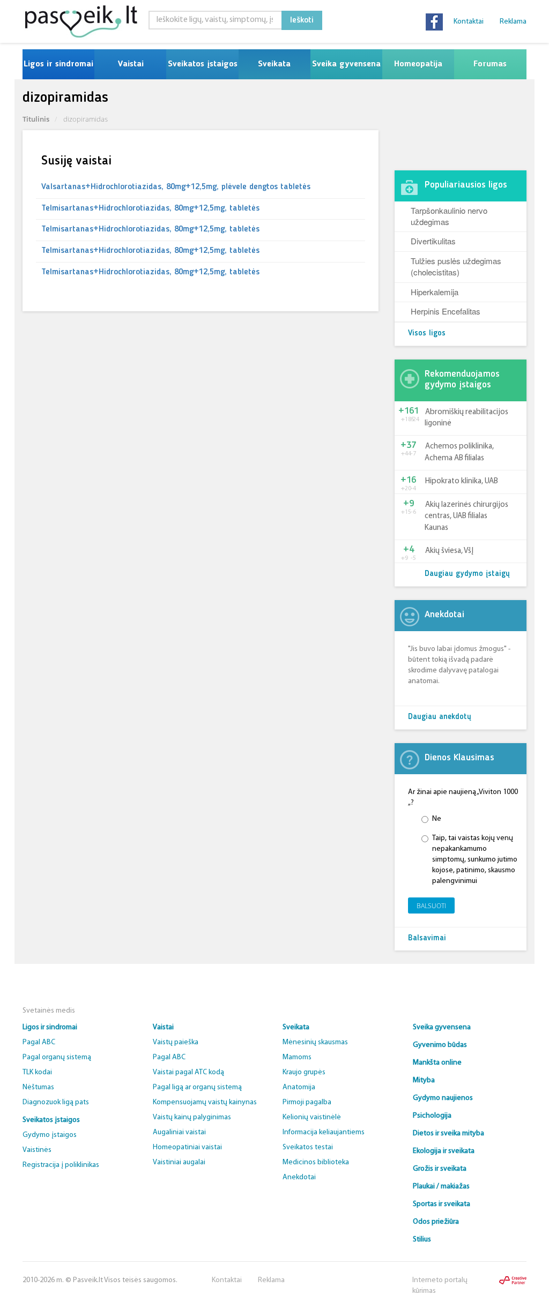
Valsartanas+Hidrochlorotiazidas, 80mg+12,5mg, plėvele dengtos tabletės (175, 187)
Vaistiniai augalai (179, 1162)
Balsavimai (427, 938)
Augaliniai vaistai (179, 1132)
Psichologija (432, 1116)
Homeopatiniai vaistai (187, 1147)
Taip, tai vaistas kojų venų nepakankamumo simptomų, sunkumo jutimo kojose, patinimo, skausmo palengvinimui (474, 859)
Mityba (424, 1080)
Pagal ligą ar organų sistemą (197, 1087)
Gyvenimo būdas (440, 1045)
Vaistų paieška (175, 1042)
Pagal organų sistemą (57, 1057)
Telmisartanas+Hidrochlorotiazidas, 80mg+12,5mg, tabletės (150, 208)
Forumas (490, 64)
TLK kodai (37, 1072)
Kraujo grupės (304, 1072)
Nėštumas (38, 1087)
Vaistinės (37, 1150)
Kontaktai (469, 22)
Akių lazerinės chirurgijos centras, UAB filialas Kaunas (466, 516)
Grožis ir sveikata (439, 1169)
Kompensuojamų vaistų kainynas (205, 1102)
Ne (436, 819)
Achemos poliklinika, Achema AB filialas (459, 452)
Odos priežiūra (436, 1222)
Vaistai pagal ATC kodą (188, 1072)
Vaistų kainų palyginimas (192, 1117)
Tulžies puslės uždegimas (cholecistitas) (456, 266)
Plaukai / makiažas (441, 1186)
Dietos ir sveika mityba (448, 1133)
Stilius (422, 1240)
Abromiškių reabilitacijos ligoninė (466, 418)
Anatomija (299, 1087)
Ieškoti (302, 20)
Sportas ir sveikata (441, 1204)
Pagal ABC (39, 1042)
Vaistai (130, 64)
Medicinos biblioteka (316, 1162)
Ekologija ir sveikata (443, 1151)
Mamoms (297, 1057)
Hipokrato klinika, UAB (461, 481)
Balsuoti (431, 905)
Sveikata (274, 64)
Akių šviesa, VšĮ (449, 551)
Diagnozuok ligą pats (56, 1102)
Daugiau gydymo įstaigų (467, 574)
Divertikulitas (433, 240)
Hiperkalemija (434, 291)
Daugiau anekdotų (439, 717)
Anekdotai (299, 1177)
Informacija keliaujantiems (324, 1132)
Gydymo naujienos (443, 1098)
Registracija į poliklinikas (61, 1165)
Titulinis (36, 119)
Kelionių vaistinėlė (312, 1117)
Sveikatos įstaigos (203, 64)
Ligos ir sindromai (58, 64)
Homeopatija (418, 64)
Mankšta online (437, 1063)
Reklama (513, 22)
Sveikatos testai (308, 1147)
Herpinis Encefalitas (445, 311)
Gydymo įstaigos (50, 1135)
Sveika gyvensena (346, 64)
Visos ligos (427, 334)
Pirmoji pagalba (307, 1102)
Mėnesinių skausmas (315, 1042)
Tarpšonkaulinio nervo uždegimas (449, 216)
